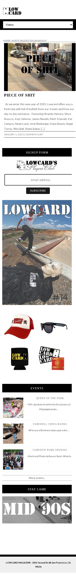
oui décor (6, 32)
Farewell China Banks (50, 424)
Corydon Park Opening (50, 450)
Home (6, 40)
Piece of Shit (19, 95)
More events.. (37, 478)
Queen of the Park (50, 398)
